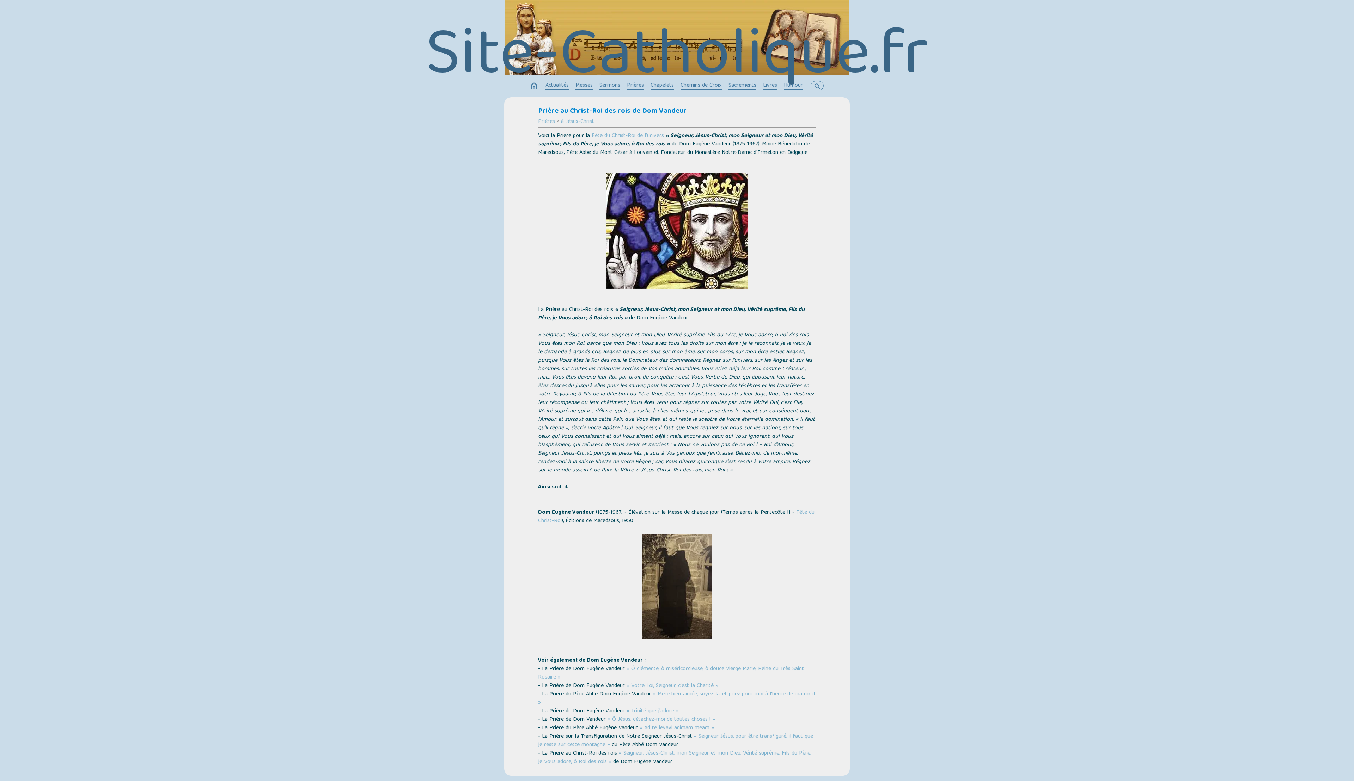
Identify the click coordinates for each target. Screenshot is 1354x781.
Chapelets (662, 85)
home (534, 86)
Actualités (557, 85)
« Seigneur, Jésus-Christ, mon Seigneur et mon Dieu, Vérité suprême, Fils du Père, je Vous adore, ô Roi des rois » (674, 758)
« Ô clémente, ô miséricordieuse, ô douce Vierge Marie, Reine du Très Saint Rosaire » (671, 673)
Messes (584, 85)
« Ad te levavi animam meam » (677, 728)
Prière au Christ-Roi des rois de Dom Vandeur (612, 111)
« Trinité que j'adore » (653, 711)
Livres (770, 85)
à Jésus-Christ (577, 122)
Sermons (609, 85)
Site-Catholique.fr (677, 58)
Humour (793, 85)
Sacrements (742, 85)
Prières (635, 85)
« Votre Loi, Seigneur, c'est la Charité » (672, 686)
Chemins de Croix (701, 85)
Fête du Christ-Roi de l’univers (628, 136)
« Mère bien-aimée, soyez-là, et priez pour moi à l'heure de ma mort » (677, 698)
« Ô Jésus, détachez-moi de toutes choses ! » (661, 720)
